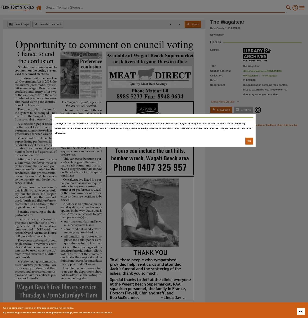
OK (249, 141)
